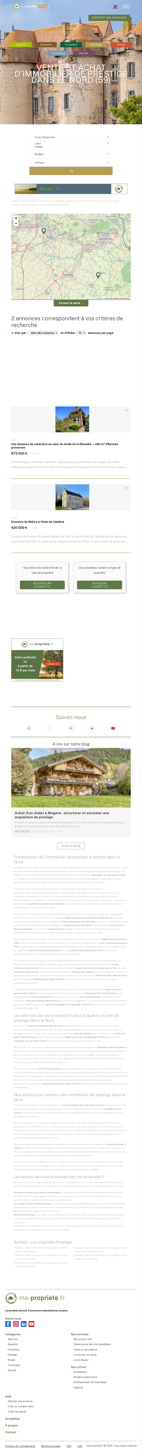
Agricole (21, 44)
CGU (68, 1446)
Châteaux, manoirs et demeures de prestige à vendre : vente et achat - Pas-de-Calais (100, 1250)
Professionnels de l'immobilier (90, 1382)
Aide (8, 1396)
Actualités (12, 1418)
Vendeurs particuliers (85, 1377)
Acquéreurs (80, 1372)
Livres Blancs (81, 1360)
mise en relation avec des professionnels (72, 1196)
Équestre (46, 44)
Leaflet (100, 298)
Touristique (58, 53)
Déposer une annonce (109, 17)
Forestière (71, 44)
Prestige (96, 44)
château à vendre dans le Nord (29, 893)
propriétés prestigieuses (47, 889)
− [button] (16, 223)
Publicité (78, 1387)
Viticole (83, 53)
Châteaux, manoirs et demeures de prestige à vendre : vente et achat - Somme (100, 1257)
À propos (11, 1425)
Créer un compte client (21, 1406)
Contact (10, 1432)
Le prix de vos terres (85, 1354)
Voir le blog (71, 846)
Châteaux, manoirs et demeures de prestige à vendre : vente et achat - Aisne (41, 1250)
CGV (79, 1446)
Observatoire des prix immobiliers (92, 1344)
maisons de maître (63, 896)
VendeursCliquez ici (100, 585)
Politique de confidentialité (20, 1446)
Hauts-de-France (83, 867)
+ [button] (16, 218)
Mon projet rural (83, 1339)
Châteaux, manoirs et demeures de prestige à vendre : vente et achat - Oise (41, 1265)
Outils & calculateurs (85, 1349)
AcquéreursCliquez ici (42, 585)
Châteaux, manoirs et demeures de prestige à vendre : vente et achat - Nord (41, 1257)
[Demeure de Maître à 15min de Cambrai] (71, 520)
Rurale (121, 44)
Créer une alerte (17, 1411)
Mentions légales (50, 1446)
